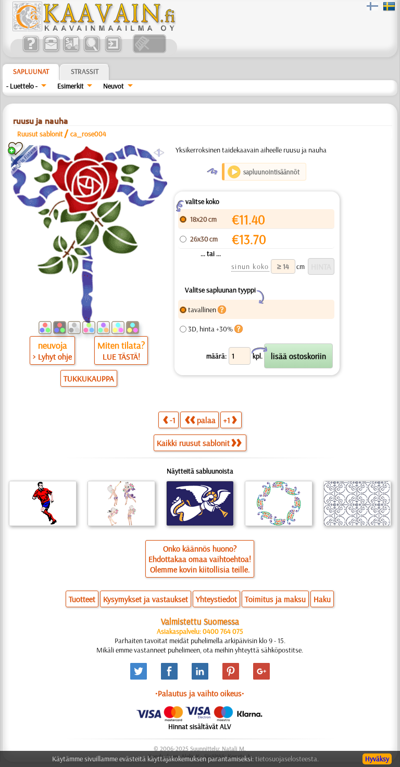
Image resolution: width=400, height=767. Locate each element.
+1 (226, 420)
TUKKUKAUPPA (89, 378)
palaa (206, 420)
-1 (173, 420)
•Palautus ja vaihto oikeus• (199, 693)
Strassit (84, 71)
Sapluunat (31, 71)
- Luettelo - (22, 86)
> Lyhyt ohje (52, 356)
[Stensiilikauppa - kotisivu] (93, 28)
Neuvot (113, 86)
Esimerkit (70, 86)
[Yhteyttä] (51, 50)
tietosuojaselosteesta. (287, 758)
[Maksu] (71, 50)
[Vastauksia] (30, 50)
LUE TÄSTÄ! (121, 356)
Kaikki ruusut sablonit (193, 443)
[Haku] (91, 50)
